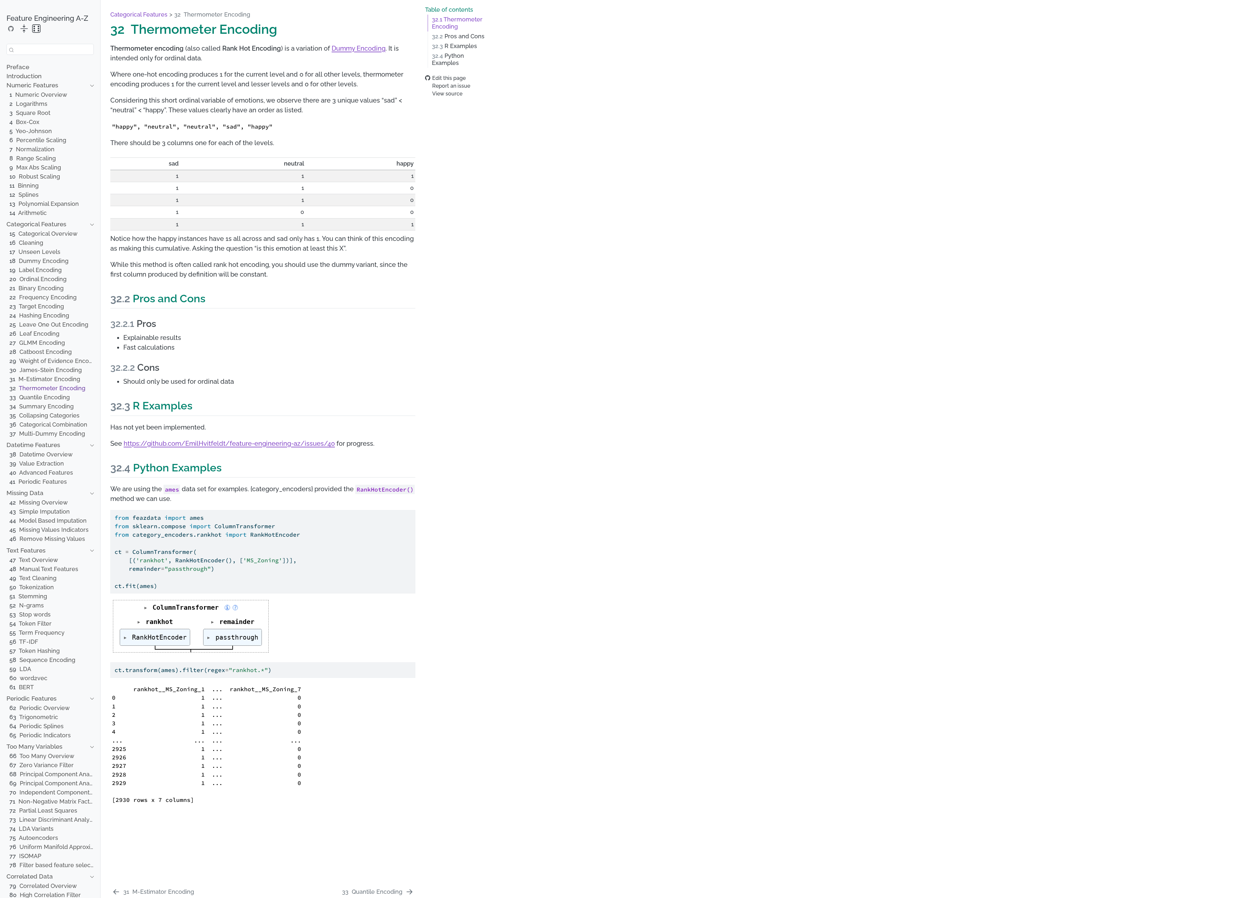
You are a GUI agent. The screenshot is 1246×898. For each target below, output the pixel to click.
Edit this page (449, 78)
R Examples (454, 46)
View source (447, 94)
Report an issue (451, 86)
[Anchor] (212, 297)
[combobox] (50, 49)
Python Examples (448, 59)
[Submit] (11, 49)
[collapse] (24, 28)
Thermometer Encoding (457, 23)
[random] (36, 28)
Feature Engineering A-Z (47, 18)
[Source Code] (11, 28)
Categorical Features (138, 14)
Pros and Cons (458, 36)
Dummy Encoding (358, 48)
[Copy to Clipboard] (412, 664)
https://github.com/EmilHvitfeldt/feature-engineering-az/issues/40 (229, 443)
